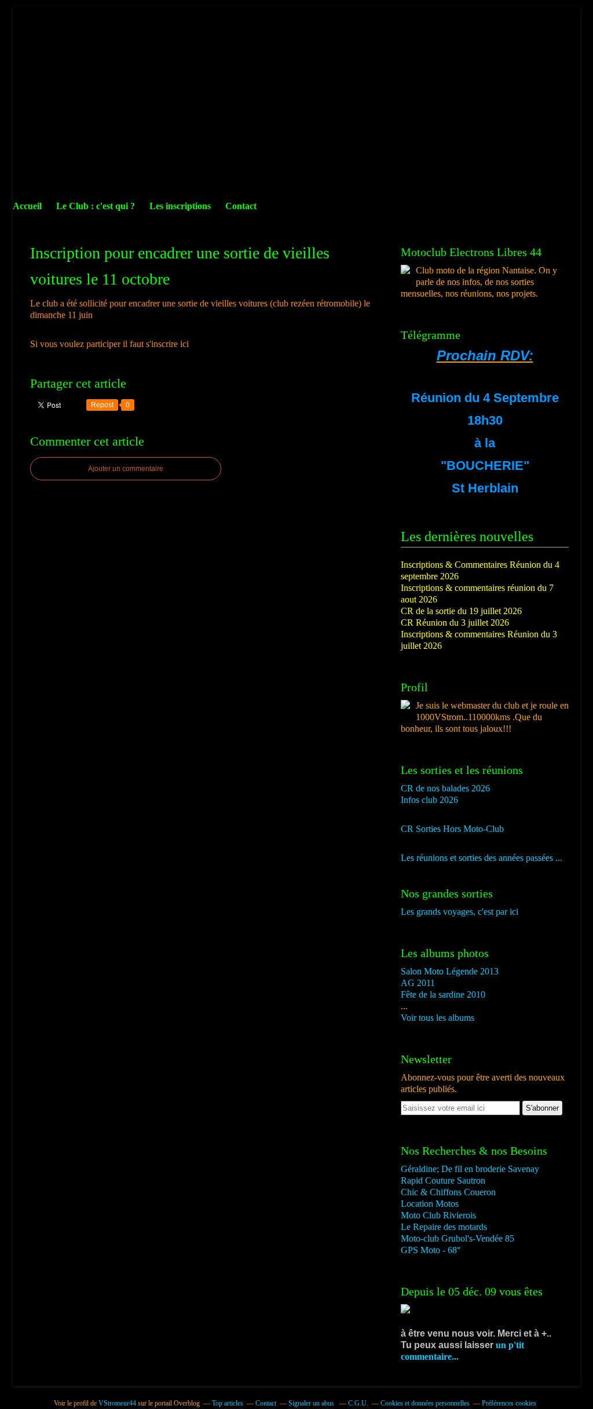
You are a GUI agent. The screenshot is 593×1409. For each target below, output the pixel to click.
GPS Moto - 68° (430, 1250)
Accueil (27, 206)
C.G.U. (358, 1403)
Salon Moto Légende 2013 (450, 971)
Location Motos (430, 1204)
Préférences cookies (509, 1403)
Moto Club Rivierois (438, 1215)
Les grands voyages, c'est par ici (459, 912)
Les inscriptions (180, 206)
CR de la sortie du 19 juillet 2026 (461, 611)
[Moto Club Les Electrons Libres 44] (405, 271)
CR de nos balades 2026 (445, 788)
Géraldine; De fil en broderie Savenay (470, 1169)
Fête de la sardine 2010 (443, 994)
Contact (241, 206)
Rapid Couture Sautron (443, 1180)
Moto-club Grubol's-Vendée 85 (457, 1238)
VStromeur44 (117, 1403)
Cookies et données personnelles (425, 1403)
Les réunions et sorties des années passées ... (481, 858)
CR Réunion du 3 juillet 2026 (455, 622)
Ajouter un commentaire (125, 469)
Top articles (227, 1403)
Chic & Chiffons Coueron (448, 1192)
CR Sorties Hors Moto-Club (452, 829)
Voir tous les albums (437, 1018)
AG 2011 (418, 983)
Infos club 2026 (429, 800)
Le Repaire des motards (444, 1227)
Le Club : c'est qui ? (95, 206)
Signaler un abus (312, 1403)
